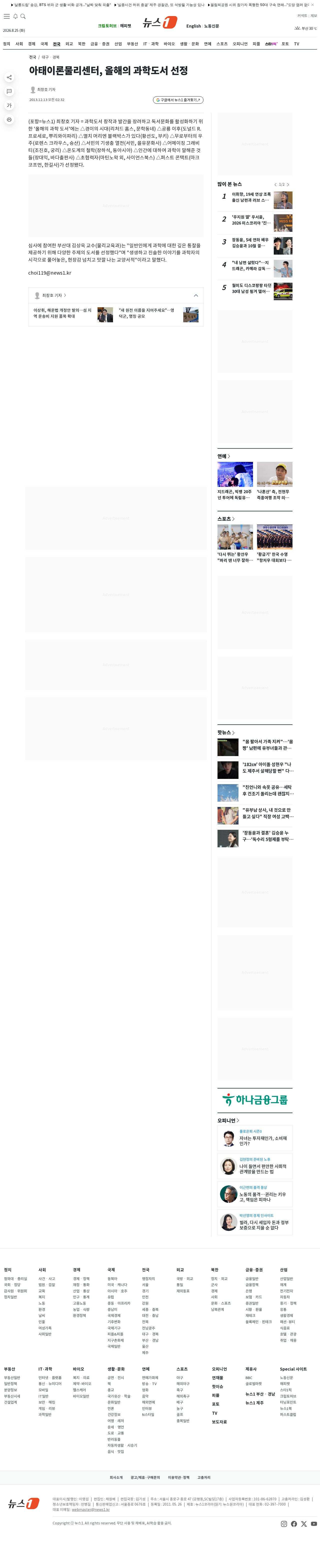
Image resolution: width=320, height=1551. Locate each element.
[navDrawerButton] (6, 16)
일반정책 (10, 1384)
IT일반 (43, 1396)
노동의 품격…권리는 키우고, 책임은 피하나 (263, 1197)
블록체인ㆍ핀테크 (259, 1322)
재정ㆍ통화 (81, 1285)
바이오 (78, 1369)
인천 (145, 1297)
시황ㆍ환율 (254, 1309)
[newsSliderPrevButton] (275, 184)
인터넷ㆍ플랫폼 (50, 1378)
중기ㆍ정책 (288, 1303)
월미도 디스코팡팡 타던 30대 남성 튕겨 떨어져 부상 (252, 291)
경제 (76, 1270)
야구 (179, 1378)
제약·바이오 (82, 1384)
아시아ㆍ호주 (117, 1291)
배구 (179, 1402)
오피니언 (227, 1120)
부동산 (9, 1369)
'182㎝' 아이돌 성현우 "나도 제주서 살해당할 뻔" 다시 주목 (267, 771)
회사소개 (116, 1477)
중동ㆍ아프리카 (119, 1303)
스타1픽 (286, 1390)
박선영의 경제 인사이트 (257, 1215)
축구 (179, 1390)
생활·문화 (116, 1369)
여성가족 (45, 1328)
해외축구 (183, 1396)
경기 (145, 1291)
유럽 (111, 1297)
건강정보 (114, 1414)
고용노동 (79, 1303)
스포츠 (224, 518)
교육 (41, 1291)
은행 (249, 1291)
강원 (145, 1303)
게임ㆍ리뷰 (46, 1408)
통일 (179, 1285)
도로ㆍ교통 (116, 1433)
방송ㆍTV (149, 1384)
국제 (111, 1270)
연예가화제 (150, 1378)
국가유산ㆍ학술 (119, 1396)
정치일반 (10, 1297)
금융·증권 (254, 1270)
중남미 (112, 1309)
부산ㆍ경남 (150, 1340)
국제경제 (114, 1315)
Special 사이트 (293, 1369)
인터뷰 (147, 1408)
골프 (179, 1414)
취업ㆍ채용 (288, 1340)
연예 (222, 456)
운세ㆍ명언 (116, 1427)
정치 (8, 1270)
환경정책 (79, 1315)
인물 (41, 1322)
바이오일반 (81, 1396)
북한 (214, 1270)
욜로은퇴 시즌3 (251, 1131)
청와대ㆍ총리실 (15, 1279)
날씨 (41, 1315)
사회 (42, 1270)
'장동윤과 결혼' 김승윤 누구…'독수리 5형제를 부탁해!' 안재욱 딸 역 (265, 839)
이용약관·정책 (179, 1477)
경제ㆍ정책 (81, 1279)
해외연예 (148, 1402)
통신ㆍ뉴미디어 (50, 1384)
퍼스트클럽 (288, 1414)
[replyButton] (9, 91)
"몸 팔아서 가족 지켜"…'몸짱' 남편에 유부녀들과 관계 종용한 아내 (267, 748)
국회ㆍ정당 (12, 1285)
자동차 (285, 1297)
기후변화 (114, 1322)
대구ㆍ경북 (150, 1334)
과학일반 (45, 1414)
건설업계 (10, 1402)
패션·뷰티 (287, 1322)
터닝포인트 (288, 1402)
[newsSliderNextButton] (288, 184)
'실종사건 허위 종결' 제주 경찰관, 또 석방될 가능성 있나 (142, 5)
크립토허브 (107, 26)
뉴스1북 (286, 1408)
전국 (32, 57)
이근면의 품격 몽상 (253, 1187)
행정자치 (148, 1279)
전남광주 (148, 1328)
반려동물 (114, 1439)
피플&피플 (115, 1334)
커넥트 (302, 16)
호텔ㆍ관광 (288, 1334)
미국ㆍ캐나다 (117, 1285)
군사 (214, 1285)
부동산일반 (12, 1378)
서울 (145, 1285)
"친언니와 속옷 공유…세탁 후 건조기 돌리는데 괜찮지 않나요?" (268, 793)
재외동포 (183, 1291)
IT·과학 (45, 1369)
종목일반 (183, 1421)
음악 (145, 1396)
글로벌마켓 (254, 1384)
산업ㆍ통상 (81, 1291)
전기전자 (286, 1291)
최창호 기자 (46, 89)
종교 (111, 1390)
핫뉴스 (224, 732)
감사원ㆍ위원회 (15, 1291)
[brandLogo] (160, 21)
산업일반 (286, 1279)
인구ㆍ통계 (81, 1297)
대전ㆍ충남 (150, 1315)
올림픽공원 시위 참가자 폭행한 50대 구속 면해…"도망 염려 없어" (243, 5)
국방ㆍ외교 (184, 1279)
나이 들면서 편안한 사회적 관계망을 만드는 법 (263, 1169)
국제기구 (114, 1328)
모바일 (43, 1390)
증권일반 (252, 1303)
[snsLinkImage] (284, 1523)
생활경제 (286, 1315)
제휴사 (251, 1369)
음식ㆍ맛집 (116, 1452)
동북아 (112, 1279)
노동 (41, 1303)
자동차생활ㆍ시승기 (122, 1445)
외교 (180, 1270)
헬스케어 (79, 1390)
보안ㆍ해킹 (46, 1402)
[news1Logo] (24, 1503)
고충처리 (204, 1477)
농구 (179, 1408)
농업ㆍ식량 (81, 1309)
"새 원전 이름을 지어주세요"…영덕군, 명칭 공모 (146, 313)
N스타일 (148, 1414)
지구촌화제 (116, 1340)
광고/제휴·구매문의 (145, 1477)
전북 (145, 1322)
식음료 (285, 1328)
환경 (41, 1309)
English (193, 26)
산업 (284, 1270)
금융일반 (252, 1279)
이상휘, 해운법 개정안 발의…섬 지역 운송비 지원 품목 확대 (63, 313)
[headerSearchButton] (23, 16)
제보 (313, 16)
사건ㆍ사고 (46, 1279)
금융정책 (252, 1285)
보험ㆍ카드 (254, 1297)
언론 (111, 1408)
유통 (283, 1309)
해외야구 (183, 1384)
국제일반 (114, 1346)
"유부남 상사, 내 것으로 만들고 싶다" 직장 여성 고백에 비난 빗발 (267, 816)
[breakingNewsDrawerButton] (15, 16)
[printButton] (9, 119)
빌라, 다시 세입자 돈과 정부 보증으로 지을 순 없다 (264, 1225)
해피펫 (125, 26)
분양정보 (10, 1390)
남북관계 (217, 1309)
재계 (283, 1285)
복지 (41, 1297)
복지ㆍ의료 (81, 1378)
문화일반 (114, 1402)
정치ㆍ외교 (219, 1279)
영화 (145, 1390)
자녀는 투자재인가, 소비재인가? (263, 1141)
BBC (249, 1378)
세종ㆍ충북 (150, 1309)
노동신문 (211, 26)
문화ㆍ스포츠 (221, 1303)
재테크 (250, 1315)
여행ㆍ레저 (116, 1421)
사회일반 (45, 1334)
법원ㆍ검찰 (46, 1285)
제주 (145, 1353)
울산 (145, 1346)
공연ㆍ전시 (116, 1378)
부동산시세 (12, 1396)
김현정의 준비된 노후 (255, 1159)
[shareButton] (9, 77)
